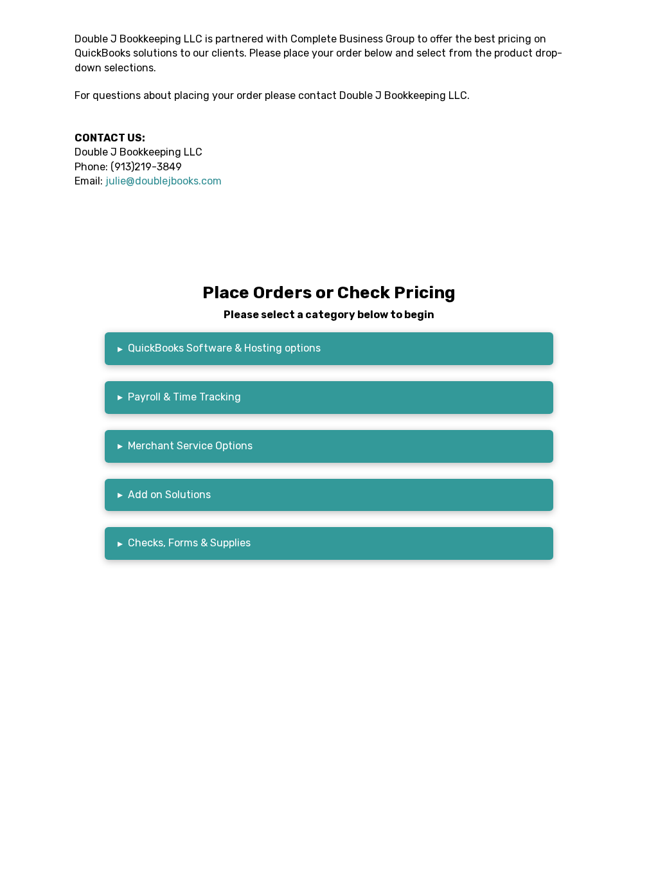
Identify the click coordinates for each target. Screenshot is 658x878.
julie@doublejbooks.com (163, 181)
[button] (329, 348)
